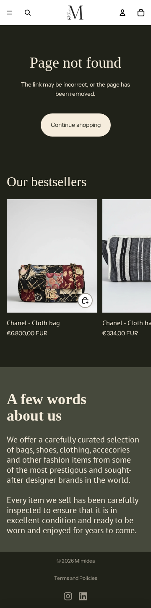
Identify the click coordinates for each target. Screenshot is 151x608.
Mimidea (85, 561)
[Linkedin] (83, 596)
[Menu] (9, 12)
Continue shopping (76, 125)
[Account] (122, 12)
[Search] (27, 12)
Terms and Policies (75, 578)
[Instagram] (68, 596)
